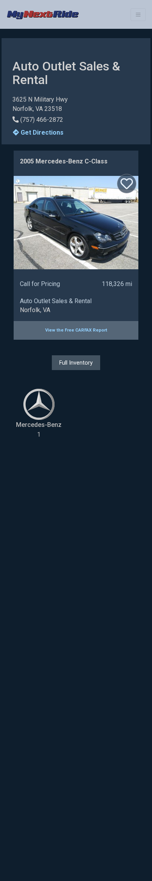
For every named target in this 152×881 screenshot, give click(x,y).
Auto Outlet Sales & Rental (56, 301)
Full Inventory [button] (76, 363)
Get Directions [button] (41, 132)
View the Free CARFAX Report (76, 330)
